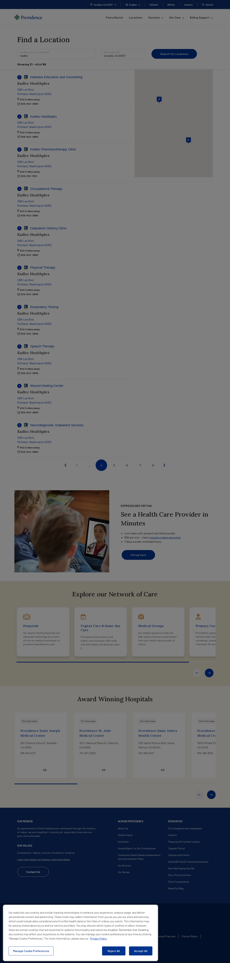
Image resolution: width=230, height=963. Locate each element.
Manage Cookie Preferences (31, 951)
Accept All (140, 951)
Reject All (114, 951)
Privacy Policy (98, 938)
